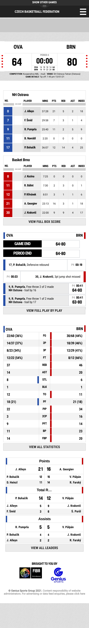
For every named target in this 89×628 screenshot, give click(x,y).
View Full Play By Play (44, 310)
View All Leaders (44, 548)
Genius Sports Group (58, 575)
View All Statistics (44, 447)
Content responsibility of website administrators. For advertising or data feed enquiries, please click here (44, 592)
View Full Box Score (44, 222)
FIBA (30, 575)
